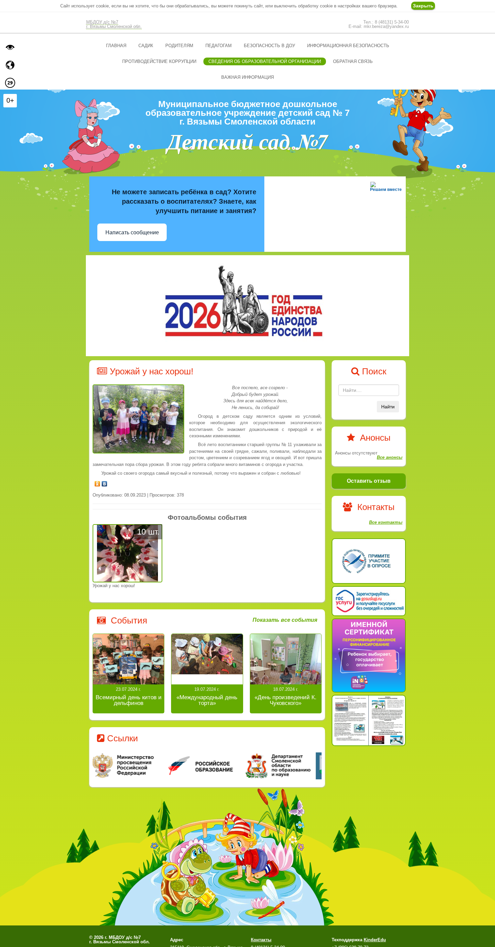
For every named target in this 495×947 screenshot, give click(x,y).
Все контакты (385, 522)
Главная (116, 45)
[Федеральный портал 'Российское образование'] (207, 765)
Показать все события (285, 620)
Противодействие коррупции (159, 61)
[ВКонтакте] (104, 482)
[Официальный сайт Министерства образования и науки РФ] (131, 765)
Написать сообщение (132, 232)
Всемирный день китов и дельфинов (129, 700)
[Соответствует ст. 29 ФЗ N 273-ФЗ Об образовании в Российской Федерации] (10, 83)
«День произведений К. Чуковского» (286, 700)
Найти (388, 406)
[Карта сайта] (10, 65)
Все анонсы (389, 457)
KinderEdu (375, 939)
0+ (10, 100)
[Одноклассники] (97, 482)
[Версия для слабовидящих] (10, 47)
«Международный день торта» (206, 700)
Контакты (261, 939)
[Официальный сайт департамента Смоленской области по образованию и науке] (283, 765)
